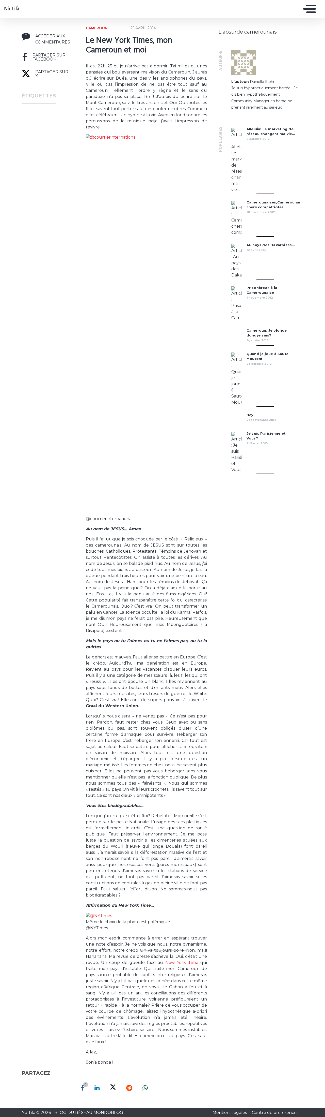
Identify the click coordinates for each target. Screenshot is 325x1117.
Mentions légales (230, 1112)
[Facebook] (82, 1088)
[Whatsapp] (145, 1088)
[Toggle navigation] (308, 9)
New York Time (182, 962)
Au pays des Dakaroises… (271, 245)
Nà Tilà (11, 9)
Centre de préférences (275, 1112)
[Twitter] (113, 1088)
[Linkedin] (97, 1088)
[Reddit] (129, 1088)
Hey (250, 415)
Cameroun (97, 28)
